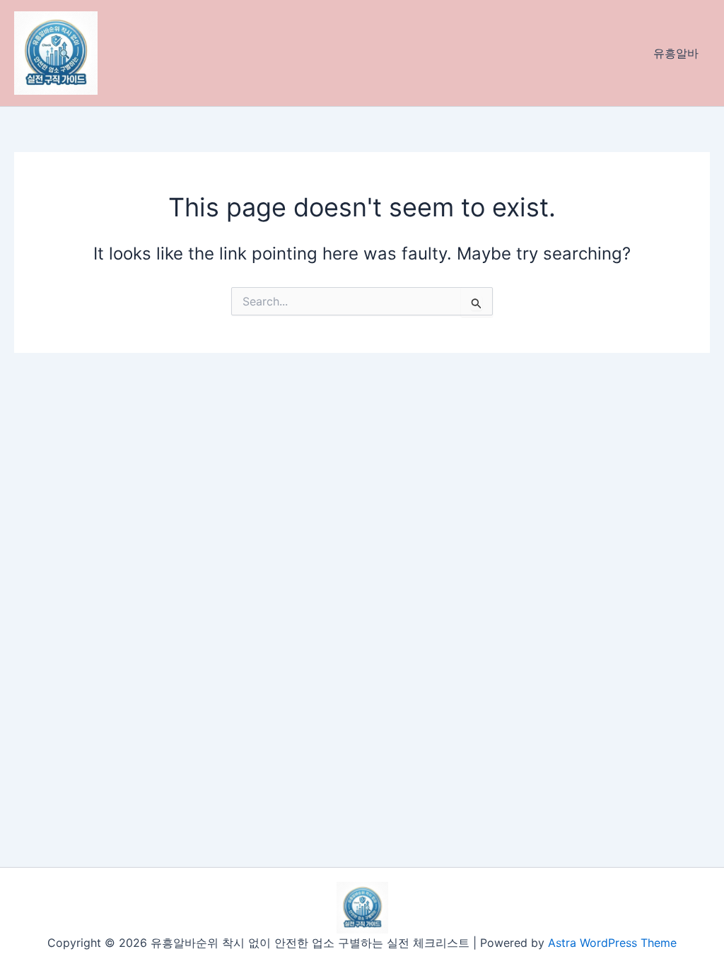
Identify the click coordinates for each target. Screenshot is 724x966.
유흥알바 (676, 53)
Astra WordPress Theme (612, 943)
